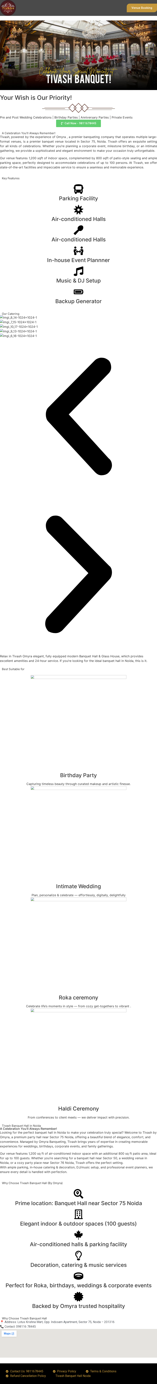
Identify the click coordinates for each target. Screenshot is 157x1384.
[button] (78, 417)
